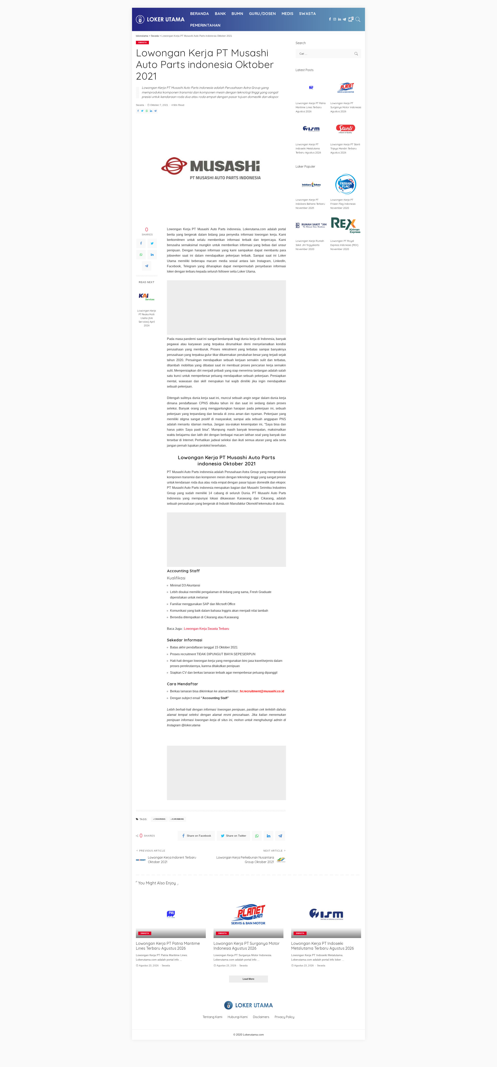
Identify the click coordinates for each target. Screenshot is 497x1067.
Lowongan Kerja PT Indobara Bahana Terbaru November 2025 (310, 203)
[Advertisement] (226, 307)
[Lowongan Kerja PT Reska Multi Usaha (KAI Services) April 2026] (146, 297)
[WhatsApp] (141, 254)
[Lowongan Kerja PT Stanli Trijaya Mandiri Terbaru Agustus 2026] (345, 128)
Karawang (178, 819)
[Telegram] (146, 266)
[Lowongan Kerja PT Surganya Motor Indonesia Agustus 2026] (345, 87)
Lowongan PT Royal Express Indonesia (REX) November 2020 (344, 245)
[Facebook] (141, 243)
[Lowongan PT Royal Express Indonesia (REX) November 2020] (345, 225)
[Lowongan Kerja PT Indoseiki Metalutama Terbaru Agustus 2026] (311, 128)
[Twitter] (152, 243)
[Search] (358, 19)
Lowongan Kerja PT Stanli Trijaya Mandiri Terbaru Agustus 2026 (345, 148)
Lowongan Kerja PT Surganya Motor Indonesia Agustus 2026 (345, 107)
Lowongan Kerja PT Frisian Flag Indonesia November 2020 (342, 203)
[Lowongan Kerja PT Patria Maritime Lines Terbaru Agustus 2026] (311, 87)
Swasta (142, 42)
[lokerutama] (160, 19)
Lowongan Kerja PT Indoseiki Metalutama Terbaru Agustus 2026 (308, 148)
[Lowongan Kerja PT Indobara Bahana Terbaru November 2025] (311, 184)
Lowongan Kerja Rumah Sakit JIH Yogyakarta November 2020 (310, 245)
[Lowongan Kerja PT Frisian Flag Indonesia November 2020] (345, 184)
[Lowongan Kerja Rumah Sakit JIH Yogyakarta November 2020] (311, 225)
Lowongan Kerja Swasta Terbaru (206, 628)
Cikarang (160, 819)
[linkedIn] (152, 254)
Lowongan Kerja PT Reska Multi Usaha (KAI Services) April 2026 (146, 318)
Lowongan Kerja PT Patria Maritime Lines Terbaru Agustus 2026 (311, 107)
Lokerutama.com (253, 1034)
